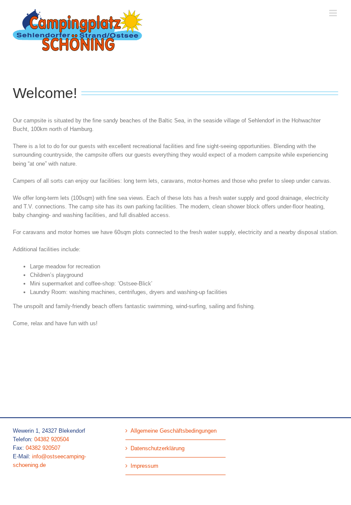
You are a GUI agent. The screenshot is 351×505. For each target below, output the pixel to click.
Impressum (144, 466)
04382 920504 (51, 439)
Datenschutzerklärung (157, 448)
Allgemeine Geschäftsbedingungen (174, 431)
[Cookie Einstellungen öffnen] (19, 494)
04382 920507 (43, 448)
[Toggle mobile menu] (333, 13)
